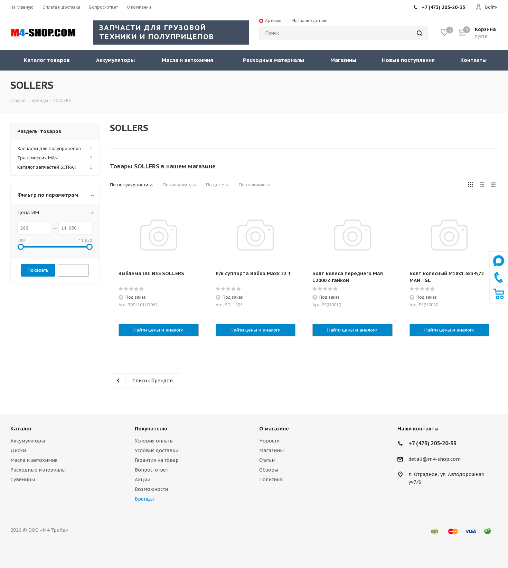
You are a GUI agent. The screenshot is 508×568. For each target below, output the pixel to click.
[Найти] (419, 33)
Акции (142, 479)
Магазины (271, 450)
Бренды (144, 499)
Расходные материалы (38, 470)
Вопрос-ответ (151, 470)
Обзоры (268, 470)
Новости (269, 441)
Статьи (267, 460)
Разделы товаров (39, 131)
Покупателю (151, 428)
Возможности (151, 489)
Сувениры (22, 479)
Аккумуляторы (27, 441)
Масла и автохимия (33, 460)
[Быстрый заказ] (498, 298)
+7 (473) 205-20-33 (443, 7)
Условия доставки (156, 450)
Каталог (21, 428)
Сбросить (73, 270)
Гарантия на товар (157, 460)
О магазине (274, 428)
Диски (18, 450)
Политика (270, 479)
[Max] (498, 268)
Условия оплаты (154, 441)
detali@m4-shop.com (434, 459)
